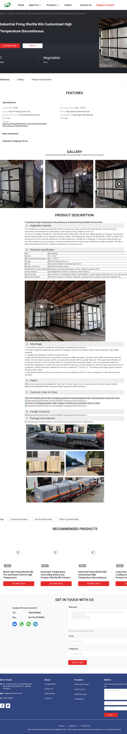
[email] (14, 624)
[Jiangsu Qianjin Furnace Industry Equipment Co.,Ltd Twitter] (8, 706)
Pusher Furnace (79, 689)
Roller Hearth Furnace (81, 684)
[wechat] (28, 624)
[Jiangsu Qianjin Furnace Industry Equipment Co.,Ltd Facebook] (2, 706)
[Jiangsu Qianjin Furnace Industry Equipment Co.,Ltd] (7, 5)
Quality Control (50, 693)
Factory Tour (49, 689)
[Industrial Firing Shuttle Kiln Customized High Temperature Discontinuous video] (74, 184)
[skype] (35, 624)
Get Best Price (9, 46)
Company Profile (50, 684)
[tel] (42, 624)
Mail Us (33, 46)
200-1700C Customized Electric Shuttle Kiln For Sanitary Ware (90, 574)
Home (2, 14)
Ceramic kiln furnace (19, 519)
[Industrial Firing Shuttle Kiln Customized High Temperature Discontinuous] (19, 552)
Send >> (111, 715)
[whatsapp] (21, 624)
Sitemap (61, 726)
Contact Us (48, 698)
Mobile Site (72, 726)
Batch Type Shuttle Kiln (69, 519)
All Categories (79, 699)
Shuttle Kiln (21, 14)
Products (11, 14)
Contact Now (77, 662)
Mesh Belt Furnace (80, 694)
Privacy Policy (85, 726)
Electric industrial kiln (43, 519)
